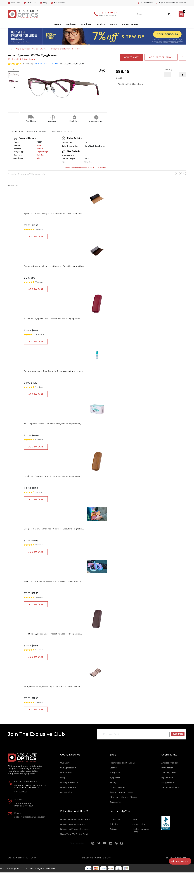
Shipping (114, 824)
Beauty (113, 24)
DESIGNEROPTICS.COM (22, 857)
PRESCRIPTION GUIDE (61, 131)
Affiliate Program (169, 763)
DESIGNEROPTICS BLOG (97, 857)
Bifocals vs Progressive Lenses (75, 829)
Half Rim (40, 155)
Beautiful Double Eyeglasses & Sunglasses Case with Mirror (53, 581)
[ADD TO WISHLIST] (182, 57)
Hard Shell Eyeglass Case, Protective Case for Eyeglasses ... (53, 318)
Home (11, 49)
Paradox (76, 49)
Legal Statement (68, 787)
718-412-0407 (108, 13)
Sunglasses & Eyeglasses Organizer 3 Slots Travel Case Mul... (53, 686)
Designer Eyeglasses (60, 49)
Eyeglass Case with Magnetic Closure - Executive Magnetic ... (54, 213)
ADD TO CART (36, 236)
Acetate (40, 148)
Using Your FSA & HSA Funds (74, 834)
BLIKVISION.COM (175, 857)
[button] (14, 63)
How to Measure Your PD (72, 824)
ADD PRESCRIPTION (161, 57)
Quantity (168, 69)
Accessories (115, 802)
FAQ (135, 819)
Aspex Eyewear (23, 49)
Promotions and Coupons (122, 763)
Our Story (65, 763)
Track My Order (168, 772)
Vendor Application (170, 787)
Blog (62, 777)
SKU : (62, 64)
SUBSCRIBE (177, 734)
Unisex (39, 145)
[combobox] (153, 14)
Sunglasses (115, 772)
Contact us (115, 819)
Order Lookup (139, 824)
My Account (167, 777)
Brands (113, 768)
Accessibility (66, 792)
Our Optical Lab (68, 768)
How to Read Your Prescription (75, 819)
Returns (113, 829)
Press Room (66, 772)
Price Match (167, 768)
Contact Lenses (130, 24)
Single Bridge (42, 151)
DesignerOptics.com (21, 868)
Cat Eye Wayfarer (40, 49)
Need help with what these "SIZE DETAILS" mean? (85, 167)
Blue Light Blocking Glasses (123, 797)
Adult (39, 158)
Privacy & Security (69, 782)
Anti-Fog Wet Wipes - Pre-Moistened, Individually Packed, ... (53, 423)
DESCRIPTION (16, 131)
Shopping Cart (168, 782)
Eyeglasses (115, 777)
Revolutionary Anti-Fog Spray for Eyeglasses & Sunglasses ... (53, 371)
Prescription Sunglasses (121, 792)
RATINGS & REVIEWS (37, 131)
